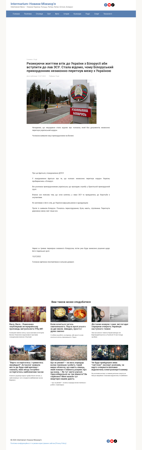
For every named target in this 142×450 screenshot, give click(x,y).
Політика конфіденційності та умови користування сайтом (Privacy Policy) (38, 443)
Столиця (39, 14)
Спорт (96, 14)
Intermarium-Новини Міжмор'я (33, 4)
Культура (77, 14)
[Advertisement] (71, 36)
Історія (66, 14)
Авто (57, 14)
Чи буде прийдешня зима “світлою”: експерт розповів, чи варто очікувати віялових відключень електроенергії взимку (110, 366)
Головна (16, 14)
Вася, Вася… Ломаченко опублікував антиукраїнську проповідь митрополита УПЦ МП (26, 326)
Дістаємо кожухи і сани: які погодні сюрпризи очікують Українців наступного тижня (110, 326)
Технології (108, 14)
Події (88, 14)
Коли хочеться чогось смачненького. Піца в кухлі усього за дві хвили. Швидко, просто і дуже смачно (68, 327)
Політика (28, 14)
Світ (49, 14)
